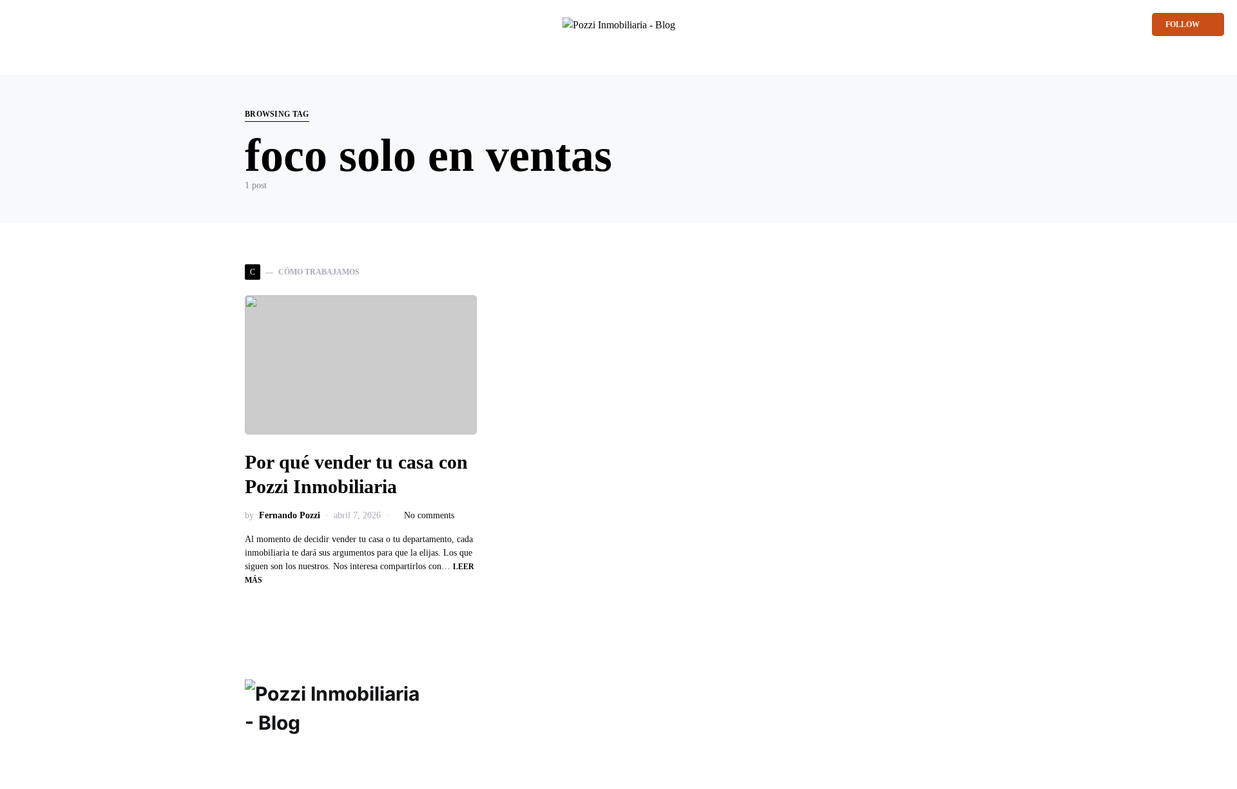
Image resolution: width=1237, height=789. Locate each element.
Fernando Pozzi (289, 515)
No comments (429, 515)
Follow (1182, 24)
